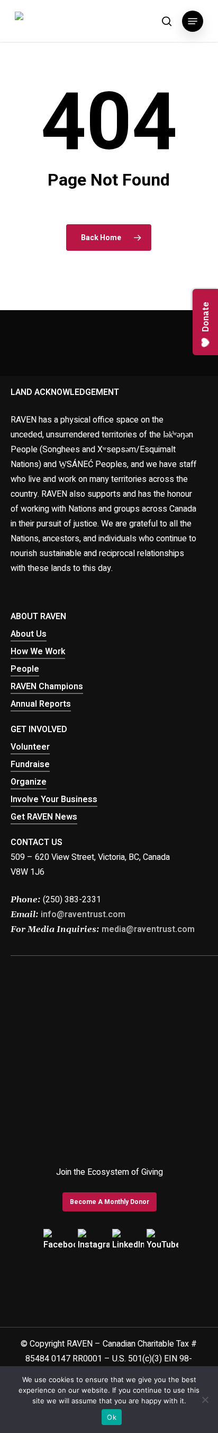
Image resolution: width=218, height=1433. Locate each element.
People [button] (25, 669)
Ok (111, 1417)
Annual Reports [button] (41, 704)
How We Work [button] (38, 651)
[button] (192, 21)
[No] (204, 1399)
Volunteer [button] (30, 747)
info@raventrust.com (83, 914)
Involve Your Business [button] (54, 799)
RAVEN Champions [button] (47, 686)
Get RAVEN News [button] (44, 817)
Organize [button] (29, 782)
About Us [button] (29, 634)
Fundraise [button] (30, 764)
